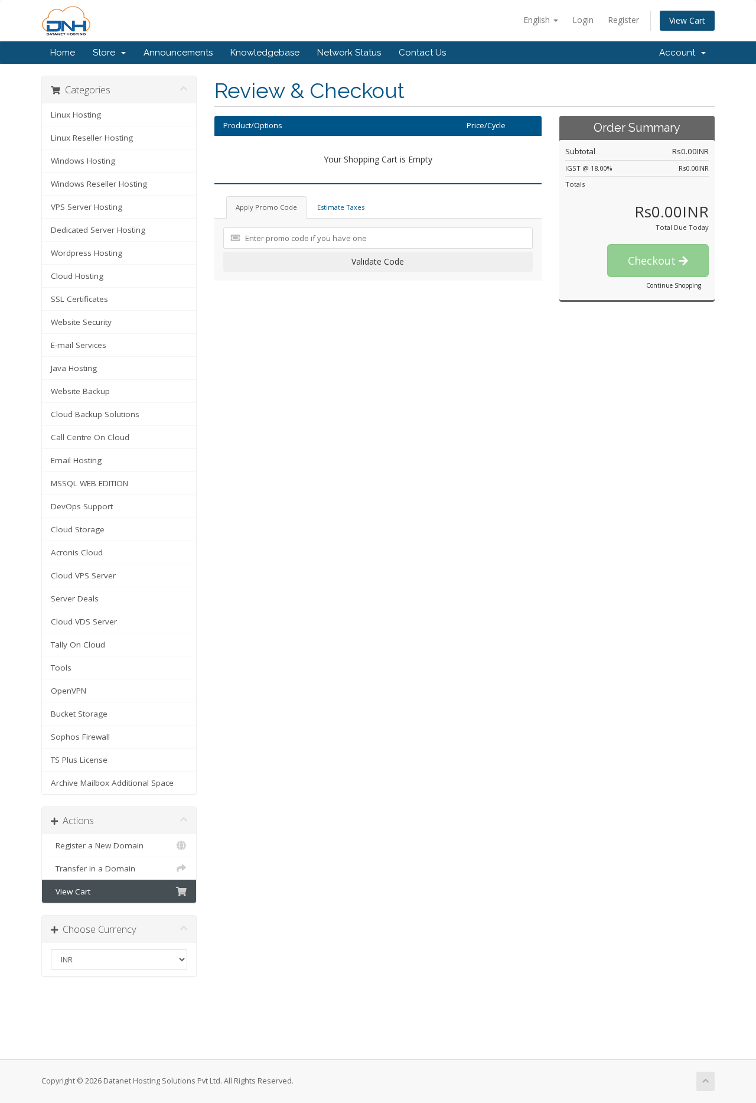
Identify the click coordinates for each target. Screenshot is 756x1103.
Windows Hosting (83, 160)
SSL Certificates (79, 299)
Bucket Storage (79, 713)
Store (106, 52)
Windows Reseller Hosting (99, 183)
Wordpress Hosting (86, 253)
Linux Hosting (76, 114)
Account (679, 52)
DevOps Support (82, 506)
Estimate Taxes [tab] (340, 207)
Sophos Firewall (80, 736)
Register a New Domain (97, 845)
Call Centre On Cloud (90, 437)
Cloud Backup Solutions (95, 414)
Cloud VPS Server (83, 575)
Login (583, 19)
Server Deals (75, 598)
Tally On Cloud (78, 644)
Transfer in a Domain (93, 868)
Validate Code (377, 261)
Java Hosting (74, 368)
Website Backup (80, 391)
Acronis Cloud (77, 552)
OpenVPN (68, 690)
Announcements (178, 52)
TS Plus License (79, 759)
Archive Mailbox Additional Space (112, 782)
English (537, 19)
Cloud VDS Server (84, 621)
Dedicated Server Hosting (98, 229)
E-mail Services (78, 345)
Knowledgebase (264, 52)
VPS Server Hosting (86, 206)
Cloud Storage (78, 529)
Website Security (81, 322)
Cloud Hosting (77, 276)
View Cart (687, 20)
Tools (61, 667)
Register (623, 19)
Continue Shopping (673, 285)
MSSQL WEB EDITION (89, 483)
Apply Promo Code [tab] (266, 207)
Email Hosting (76, 460)
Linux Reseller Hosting (92, 137)
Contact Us (422, 52)
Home (62, 52)
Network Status (349, 52)
